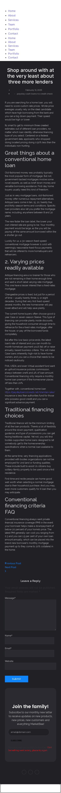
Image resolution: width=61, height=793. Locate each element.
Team (11, 49)
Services (13, 45)
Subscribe (16, 740)
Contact (13, 57)
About (12, 42)
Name (8, 635)
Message (10, 598)
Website (9, 661)
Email (8, 648)
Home (11, 38)
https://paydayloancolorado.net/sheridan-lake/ (30, 392)
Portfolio (13, 53)
